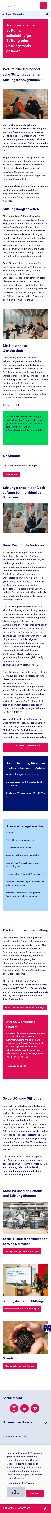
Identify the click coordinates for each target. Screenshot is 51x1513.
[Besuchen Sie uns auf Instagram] (14, 1408)
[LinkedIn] (24, 1408)
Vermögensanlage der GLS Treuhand (22, 1251)
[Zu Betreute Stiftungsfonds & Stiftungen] (25, 1280)
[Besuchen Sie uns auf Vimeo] (35, 1408)
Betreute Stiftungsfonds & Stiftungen (22, 1308)
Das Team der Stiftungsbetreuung (22, 416)
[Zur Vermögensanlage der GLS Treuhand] (25, 1218)
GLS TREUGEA (27, 288)
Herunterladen (11, 474)
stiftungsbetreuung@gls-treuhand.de (24, 430)
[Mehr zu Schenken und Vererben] (25, 1337)
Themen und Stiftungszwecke (18, 664)
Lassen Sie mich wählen (19, 1483)
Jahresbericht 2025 (17, 1066)
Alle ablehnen (15, 1492)
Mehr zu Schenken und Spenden (19, 1366)
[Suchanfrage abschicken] (47, 14)
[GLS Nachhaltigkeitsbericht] (9, 6)
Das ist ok (35, 1493)
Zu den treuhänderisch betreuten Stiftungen (25, 1007)
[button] (43, 5)
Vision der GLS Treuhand (20, 299)
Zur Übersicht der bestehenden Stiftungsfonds (25, 747)
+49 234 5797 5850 (30, 423)
